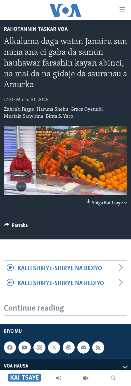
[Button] (16, 227)
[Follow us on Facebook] (10, 347)
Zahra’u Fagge (19, 109)
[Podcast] (69, 347)
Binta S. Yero (59, 116)
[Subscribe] (83, 347)
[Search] (113, 378)
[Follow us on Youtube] (24, 347)
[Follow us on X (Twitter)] (54, 347)
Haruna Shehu (52, 109)
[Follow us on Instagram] (39, 347)
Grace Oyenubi (87, 109)
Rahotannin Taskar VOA (36, 29)
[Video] (85, 378)
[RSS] (98, 347)
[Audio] (58, 378)
